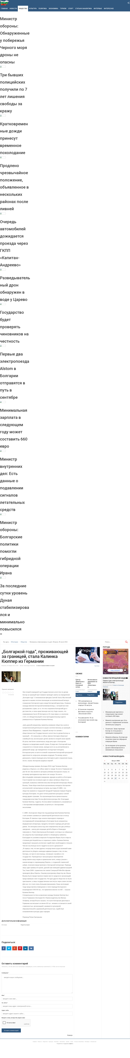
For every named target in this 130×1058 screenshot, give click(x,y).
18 (108, 775)
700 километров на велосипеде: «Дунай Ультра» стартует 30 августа (88, 703)
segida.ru (71, 1043)
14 (119, 772)
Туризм (63, 8)
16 (126, 772)
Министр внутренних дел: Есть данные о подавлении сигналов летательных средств (116, 722)
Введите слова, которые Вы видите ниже (13, 1017)
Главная (4, 8)
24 (105, 778)
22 (123, 775)
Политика (43, 8)
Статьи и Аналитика (83, 8)
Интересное (109, 8)
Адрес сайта (5, 1010)
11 (108, 772)
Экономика (53, 8)
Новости (13, 8)
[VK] (31, 948)
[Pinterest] (20, 948)
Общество (23, 8)
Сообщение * (5, 973)
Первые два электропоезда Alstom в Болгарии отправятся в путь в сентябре (14, 376)
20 (115, 775)
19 (112, 775)
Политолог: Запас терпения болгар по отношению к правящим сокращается (115, 731)
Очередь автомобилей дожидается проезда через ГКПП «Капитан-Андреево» (14, 243)
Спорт (70, 8)
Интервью (98, 8)
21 (119, 775)
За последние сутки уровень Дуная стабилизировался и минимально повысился (14, 608)
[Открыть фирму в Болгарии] (88, 663)
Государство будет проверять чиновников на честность (14, 326)
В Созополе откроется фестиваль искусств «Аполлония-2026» (86, 712)
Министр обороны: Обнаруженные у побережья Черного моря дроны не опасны (15, 40)
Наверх (70, 1035)
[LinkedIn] (25, 948)
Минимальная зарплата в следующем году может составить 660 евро (114, 714)
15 (123, 772)
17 (105, 775)
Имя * (3, 995)
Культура (33, 8)
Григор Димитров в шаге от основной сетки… (80, 683)
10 (105, 772)
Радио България (25, 925)
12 (112, 772)
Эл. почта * (5, 1002)
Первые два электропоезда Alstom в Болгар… (113, 681)
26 (112, 778)
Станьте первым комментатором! (45, 665)
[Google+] (14, 948)
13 (115, 772)
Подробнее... (79, 695)
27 (115, 778)
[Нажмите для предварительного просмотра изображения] (37, 676)
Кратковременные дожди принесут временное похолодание (14, 138)
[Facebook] (4, 948)
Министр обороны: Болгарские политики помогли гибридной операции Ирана (116, 739)
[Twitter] (9, 948)
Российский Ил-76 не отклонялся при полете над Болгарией (87, 720)
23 (126, 775)
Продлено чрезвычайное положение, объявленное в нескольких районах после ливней (14, 187)
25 (108, 778)
